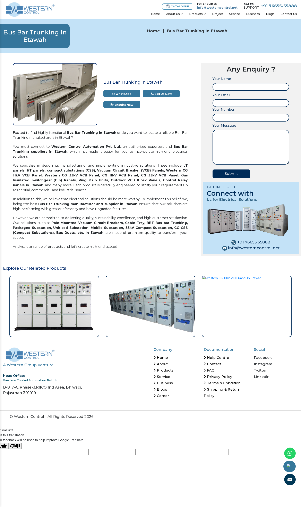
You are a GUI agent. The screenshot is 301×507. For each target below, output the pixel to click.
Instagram (263, 364)
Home (155, 14)
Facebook (263, 358)
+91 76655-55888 (279, 5)
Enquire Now (123, 104)
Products (196, 14)
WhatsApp (123, 93)
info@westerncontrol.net (217, 7)
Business (253, 14)
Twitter (260, 370)
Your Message (224, 125)
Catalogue (180, 6)
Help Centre (217, 358)
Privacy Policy (219, 377)
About (162, 364)
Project (217, 14)
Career (162, 396)
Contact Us (289, 14)
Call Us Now (163, 93)
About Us (173, 14)
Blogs (270, 14)
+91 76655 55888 (253, 242)
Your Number (223, 109)
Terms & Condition (223, 383)
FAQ (210, 370)
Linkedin (261, 377)
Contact (213, 364)
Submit (231, 174)
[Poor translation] (15, 446)
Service (234, 14)
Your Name (222, 79)
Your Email (221, 95)
